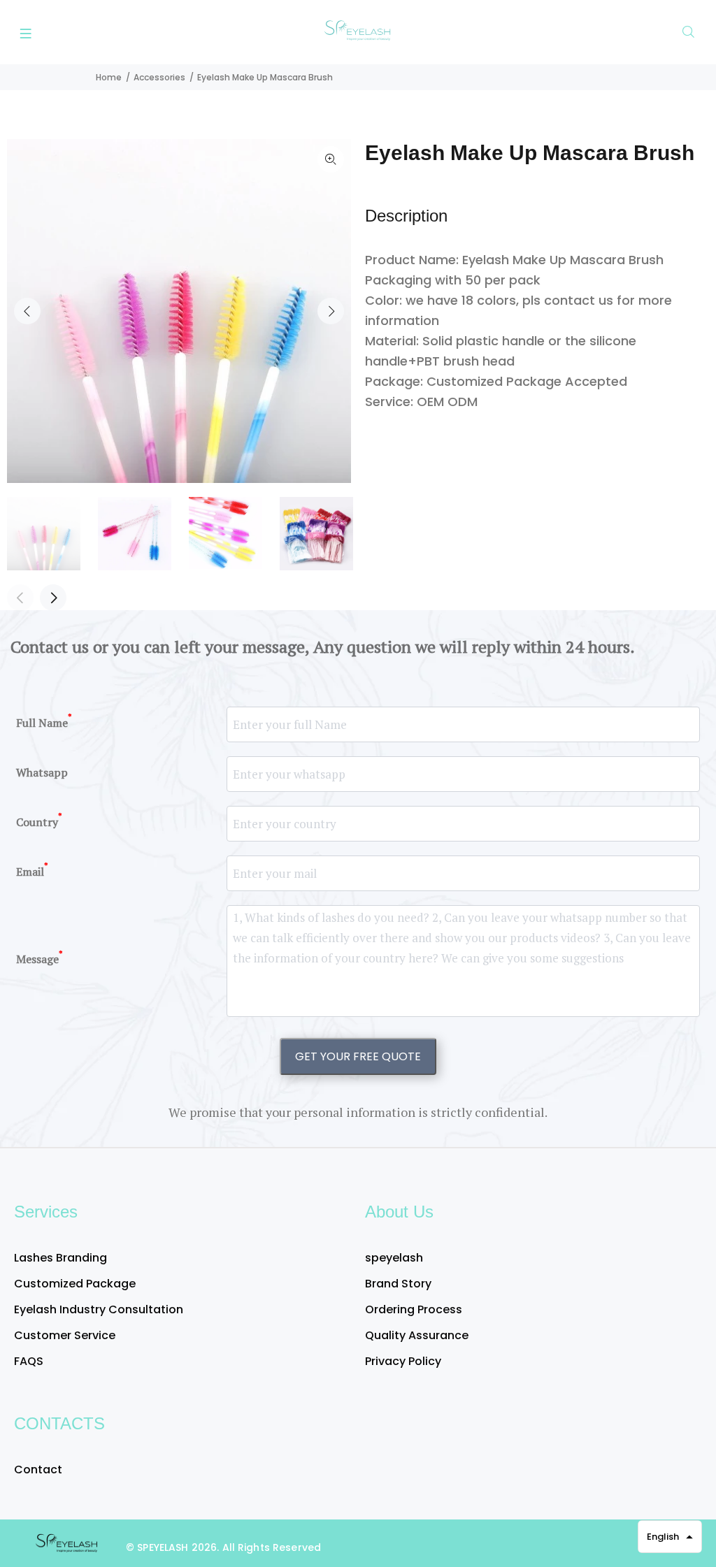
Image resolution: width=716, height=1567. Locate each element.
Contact (38, 1469)
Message (39, 957)
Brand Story (398, 1284)
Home (109, 77)
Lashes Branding (60, 1258)
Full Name (44, 721)
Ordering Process (413, 1309)
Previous (27, 311)
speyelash (394, 1258)
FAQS (28, 1361)
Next (330, 311)
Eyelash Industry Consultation (98, 1309)
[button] (669, 1536)
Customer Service (64, 1335)
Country (39, 820)
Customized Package (75, 1284)
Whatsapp (42, 772)
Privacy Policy (403, 1361)
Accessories (159, 77)
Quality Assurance (416, 1335)
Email (32, 869)
